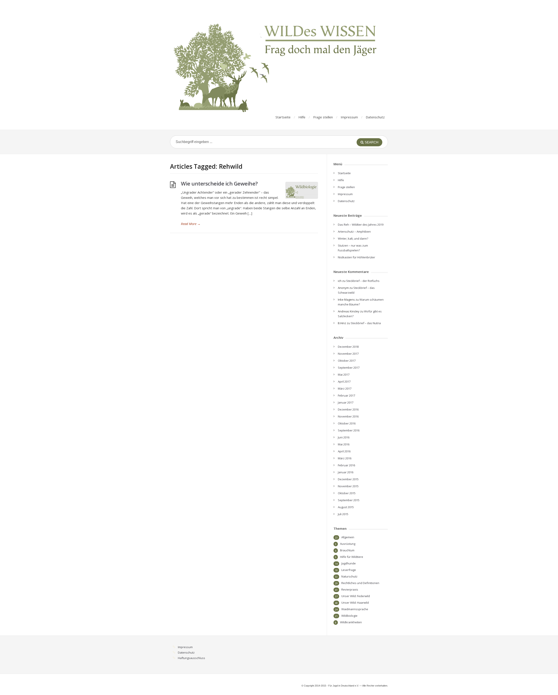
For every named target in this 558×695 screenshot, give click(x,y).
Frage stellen (323, 117)
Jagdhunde (348, 563)
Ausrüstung (347, 544)
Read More (191, 223)
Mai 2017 (343, 374)
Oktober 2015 (347, 493)
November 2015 (348, 486)
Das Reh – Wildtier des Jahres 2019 (360, 225)
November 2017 (348, 354)
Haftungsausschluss (191, 658)
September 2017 (348, 368)
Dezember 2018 (348, 347)
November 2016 (348, 416)
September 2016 (348, 430)
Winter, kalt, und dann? (353, 238)
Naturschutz (349, 576)
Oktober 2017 (347, 361)
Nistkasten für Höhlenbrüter (356, 257)
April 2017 (344, 381)
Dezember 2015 (348, 479)
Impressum (349, 117)
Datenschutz (375, 117)
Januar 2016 (345, 472)
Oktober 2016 (347, 423)
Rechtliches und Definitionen (360, 583)
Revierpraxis (349, 589)
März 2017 (344, 388)
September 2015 (348, 500)
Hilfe (301, 117)
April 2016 (344, 451)
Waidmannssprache (354, 609)
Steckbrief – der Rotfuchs (362, 281)
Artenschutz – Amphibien (354, 231)
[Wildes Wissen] (277, 60)
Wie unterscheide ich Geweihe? (219, 183)
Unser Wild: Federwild (355, 596)
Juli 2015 (343, 514)
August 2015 (346, 507)
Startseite (283, 117)
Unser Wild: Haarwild (355, 603)
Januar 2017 (345, 402)
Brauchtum (347, 550)
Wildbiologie (349, 616)
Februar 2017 (346, 395)
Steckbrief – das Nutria (366, 323)
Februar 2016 (346, 465)
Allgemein (347, 537)
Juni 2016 (343, 437)
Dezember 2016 (348, 409)
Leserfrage (348, 570)
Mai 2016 (343, 444)
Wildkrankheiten (351, 622)
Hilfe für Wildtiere (351, 557)
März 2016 (344, 458)
